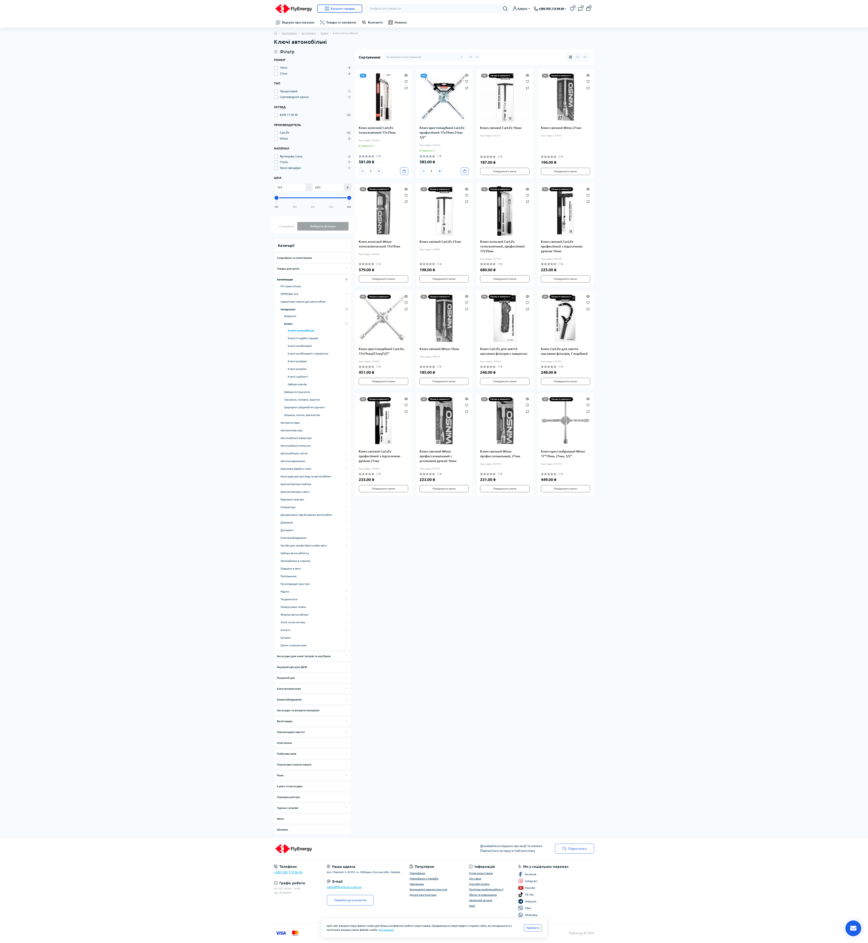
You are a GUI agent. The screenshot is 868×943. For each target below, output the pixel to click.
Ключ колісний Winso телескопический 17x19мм (379, 244)
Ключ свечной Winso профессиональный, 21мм (500, 454)
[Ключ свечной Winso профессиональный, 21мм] (505, 421)
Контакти (375, 22)
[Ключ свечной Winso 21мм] (565, 97)
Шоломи (282, 829)
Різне (280, 775)
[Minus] (362, 171)
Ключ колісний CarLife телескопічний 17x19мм (377, 130)
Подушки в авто (291, 568)
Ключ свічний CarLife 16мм (500, 128)
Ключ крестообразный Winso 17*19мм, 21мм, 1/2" (563, 454)
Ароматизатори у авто (295, 491)
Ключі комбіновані (300, 345)
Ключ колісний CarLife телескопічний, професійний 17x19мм (502, 246)
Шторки (286, 637)
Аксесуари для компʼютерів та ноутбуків (303, 656)
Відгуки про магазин (298, 22)
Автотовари (289, 33)
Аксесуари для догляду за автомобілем (306, 476)
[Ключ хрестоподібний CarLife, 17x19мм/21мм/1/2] (383, 318)
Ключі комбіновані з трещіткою (308, 353)
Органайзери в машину (295, 560)
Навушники (417, 883)
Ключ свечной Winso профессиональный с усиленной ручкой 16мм (438, 456)
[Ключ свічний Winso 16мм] (444, 318)
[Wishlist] (406, 81)
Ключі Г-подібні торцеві (303, 338)
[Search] (505, 8)
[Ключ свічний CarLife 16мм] (505, 97)
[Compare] (406, 88)
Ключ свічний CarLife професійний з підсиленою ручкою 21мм (379, 456)
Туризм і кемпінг (288, 807)
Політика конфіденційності (486, 889)
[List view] (578, 57)
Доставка (475, 878)
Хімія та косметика (293, 622)
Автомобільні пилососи (296, 445)
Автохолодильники (293, 461)
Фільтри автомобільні (294, 614)
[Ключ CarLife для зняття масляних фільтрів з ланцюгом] (505, 318)
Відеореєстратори (292, 499)
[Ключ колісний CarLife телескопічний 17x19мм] (383, 97)
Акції (472, 905)
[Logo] (294, 9)
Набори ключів (297, 384)
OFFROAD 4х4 (289, 293)
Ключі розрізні (297, 368)
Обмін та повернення (483, 894)
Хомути (285, 629)
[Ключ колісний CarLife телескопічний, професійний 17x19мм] (505, 211)
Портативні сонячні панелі (294, 764)
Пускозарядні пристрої (295, 583)
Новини (401, 22)
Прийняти (532, 927)
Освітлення (284, 742)
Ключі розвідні (297, 361)
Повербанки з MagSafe (424, 878)
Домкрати (287, 530)
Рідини (285, 591)
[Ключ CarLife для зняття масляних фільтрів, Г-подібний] (565, 318)
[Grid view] (570, 57)
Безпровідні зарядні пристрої (428, 889)
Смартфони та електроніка (294, 257)
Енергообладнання (289, 699)
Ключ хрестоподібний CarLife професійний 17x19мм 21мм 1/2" (442, 132)
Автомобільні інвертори (296, 437)
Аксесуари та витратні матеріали (298, 710)
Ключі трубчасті (298, 376)
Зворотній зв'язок (480, 900)
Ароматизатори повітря (296, 484)
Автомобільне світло (294, 453)
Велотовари (284, 721)
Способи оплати (479, 883)
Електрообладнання (294, 537)
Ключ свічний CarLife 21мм (440, 241)
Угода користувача (481, 873)
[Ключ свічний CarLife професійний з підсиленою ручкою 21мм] (383, 421)
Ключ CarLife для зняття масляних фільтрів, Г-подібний (564, 351)
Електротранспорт (289, 688)
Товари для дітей (288, 268)
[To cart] (404, 171)
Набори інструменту (297, 391)
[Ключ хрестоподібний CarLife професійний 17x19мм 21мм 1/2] (444, 97)
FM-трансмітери (291, 286)
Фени (280, 818)
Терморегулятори (288, 797)
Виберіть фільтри (323, 226)
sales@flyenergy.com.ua (344, 887)
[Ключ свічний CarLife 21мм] (444, 211)
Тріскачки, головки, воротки (302, 399)
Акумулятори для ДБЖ (292, 666)
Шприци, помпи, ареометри (302, 414)
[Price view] (585, 57)
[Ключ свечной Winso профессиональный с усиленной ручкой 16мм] (444, 421)
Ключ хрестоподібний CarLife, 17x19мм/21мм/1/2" (382, 351)
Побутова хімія (286, 753)
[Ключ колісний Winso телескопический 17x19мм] (383, 211)
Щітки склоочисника (294, 645)
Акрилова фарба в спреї (296, 468)
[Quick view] (406, 75)
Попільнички (289, 576)
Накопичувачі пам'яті (291, 732)
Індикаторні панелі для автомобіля (303, 301)
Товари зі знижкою (341, 22)
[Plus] (378, 171)
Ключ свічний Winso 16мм (439, 349)
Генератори (288, 507)
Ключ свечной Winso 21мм (561, 128)
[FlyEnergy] (352, 849)
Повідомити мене (505, 171)
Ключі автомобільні (301, 330)
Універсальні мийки (293, 606)
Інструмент (309, 33)
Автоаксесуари (290, 422)
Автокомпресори (292, 430)
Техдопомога (289, 599)
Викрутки (290, 316)
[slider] (276, 198)
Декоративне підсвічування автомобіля (306, 514)
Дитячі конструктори (423, 894)
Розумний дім (286, 677)
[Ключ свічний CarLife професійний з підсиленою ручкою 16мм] (565, 211)
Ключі (324, 33)
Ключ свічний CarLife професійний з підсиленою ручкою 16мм (562, 246)
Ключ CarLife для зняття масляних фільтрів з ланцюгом (503, 351)
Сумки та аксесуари (289, 786)
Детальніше (386, 929)
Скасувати (287, 226)
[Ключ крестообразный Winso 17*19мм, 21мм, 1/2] (565, 421)
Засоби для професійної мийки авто (304, 545)
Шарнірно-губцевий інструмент (304, 407)
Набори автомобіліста (295, 553)
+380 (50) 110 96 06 (288, 872)
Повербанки (417, 873)
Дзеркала (287, 522)
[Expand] (346, 257)
